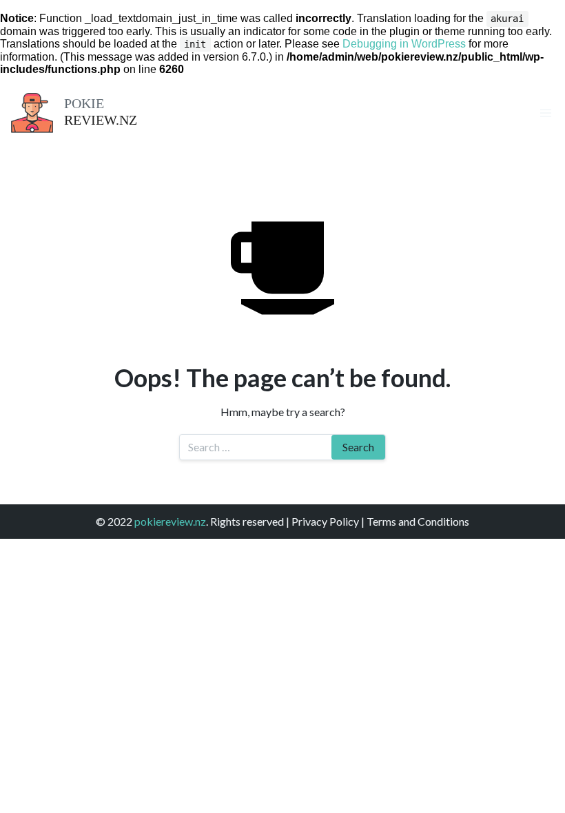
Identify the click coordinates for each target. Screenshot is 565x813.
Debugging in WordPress (404, 44)
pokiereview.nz (170, 521)
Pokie (84, 103)
